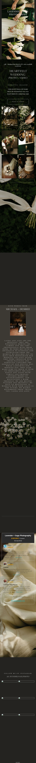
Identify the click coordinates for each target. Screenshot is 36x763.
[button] (33, 13)
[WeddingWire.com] (18, 601)
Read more (19, 557)
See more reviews (18, 597)
